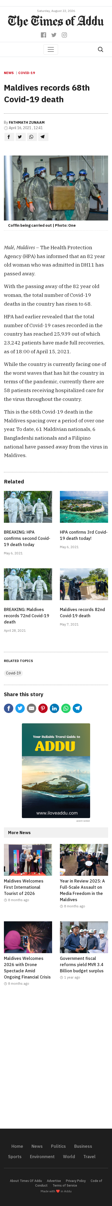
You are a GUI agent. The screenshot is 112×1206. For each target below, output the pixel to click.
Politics (58, 1146)
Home (17, 1146)
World (69, 1156)
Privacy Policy (76, 1181)
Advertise (54, 1181)
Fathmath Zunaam (27, 122)
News (9, 73)
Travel (89, 1156)
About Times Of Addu (26, 1181)
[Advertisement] (56, 1060)
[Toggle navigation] (50, 49)
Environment (42, 1156)
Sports (15, 1156)
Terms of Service (65, 1185)
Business (83, 1146)
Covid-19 (26, 73)
